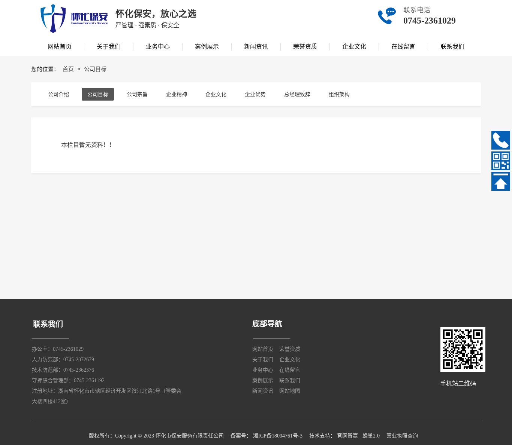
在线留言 (289, 370)
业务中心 (262, 370)
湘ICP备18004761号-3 (277, 436)
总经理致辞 (297, 94)
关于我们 (262, 359)
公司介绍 (58, 94)
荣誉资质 (289, 349)
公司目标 (97, 94)
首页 (69, 69)
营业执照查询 (402, 436)
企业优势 (255, 94)
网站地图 (289, 391)
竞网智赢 (347, 436)
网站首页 (262, 349)
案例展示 (262, 380)
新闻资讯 (262, 391)
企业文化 (215, 94)
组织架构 (339, 94)
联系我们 (289, 380)
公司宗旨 (137, 94)
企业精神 (176, 94)
